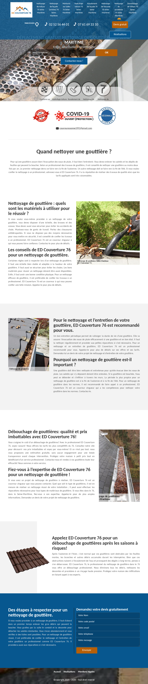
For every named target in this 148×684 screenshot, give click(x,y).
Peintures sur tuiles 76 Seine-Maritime (66, 8)
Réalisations (120, 34)
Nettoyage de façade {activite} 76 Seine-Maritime (54, 10)
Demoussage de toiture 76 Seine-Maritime (132, 8)
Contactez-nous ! (74, 61)
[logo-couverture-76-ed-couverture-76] (21, 8)
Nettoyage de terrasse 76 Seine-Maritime (105, 8)
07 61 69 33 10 (87, 24)
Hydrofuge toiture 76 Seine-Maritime (79, 8)
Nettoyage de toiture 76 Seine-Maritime (41, 8)
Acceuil (57, 672)
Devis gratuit (120, 24)
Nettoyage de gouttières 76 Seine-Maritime (118, 10)
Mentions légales (86, 672)
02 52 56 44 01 (58, 24)
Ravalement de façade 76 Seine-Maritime (92, 8)
